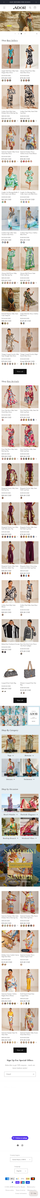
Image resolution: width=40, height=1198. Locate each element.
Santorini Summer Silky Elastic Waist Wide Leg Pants (29, 916)
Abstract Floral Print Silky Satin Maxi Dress (27, 71)
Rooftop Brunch (9, 838)
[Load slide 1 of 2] (18, 33)
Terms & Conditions (11, 1131)
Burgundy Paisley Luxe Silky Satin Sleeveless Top (10, 528)
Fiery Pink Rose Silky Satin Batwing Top (9, 450)
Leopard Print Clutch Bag (9, 683)
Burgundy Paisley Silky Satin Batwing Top (10, 489)
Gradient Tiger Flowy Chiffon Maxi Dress (28, 233)
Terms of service (20, 1190)
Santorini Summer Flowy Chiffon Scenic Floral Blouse (28, 152)
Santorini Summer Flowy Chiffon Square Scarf (27, 955)
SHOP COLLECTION (20, 865)
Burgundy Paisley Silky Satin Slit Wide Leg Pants (28, 528)
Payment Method (9, 1107)
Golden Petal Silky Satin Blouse (8, 606)
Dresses (9, 779)
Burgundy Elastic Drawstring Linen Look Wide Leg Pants (28, 567)
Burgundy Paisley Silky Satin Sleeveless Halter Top (10, 567)
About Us (7, 1093)
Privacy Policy (9, 1127)
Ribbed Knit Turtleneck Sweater (11, 644)
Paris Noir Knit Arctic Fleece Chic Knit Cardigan (28, 645)
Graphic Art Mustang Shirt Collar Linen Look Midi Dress (28, 193)
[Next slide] (25, 33)
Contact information (21, 1193)
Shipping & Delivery (11, 1112)
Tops (9, 755)
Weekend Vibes (28, 838)
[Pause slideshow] (37, 33)
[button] (4, 7)
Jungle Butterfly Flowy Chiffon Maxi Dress (29, 314)
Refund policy (31, 1187)
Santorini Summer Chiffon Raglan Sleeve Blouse (9, 994)
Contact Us (8, 1102)
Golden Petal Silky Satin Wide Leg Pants (28, 112)
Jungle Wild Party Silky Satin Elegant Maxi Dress (10, 71)
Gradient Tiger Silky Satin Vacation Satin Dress (9, 233)
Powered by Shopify (19, 1187)
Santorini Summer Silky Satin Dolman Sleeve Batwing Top (10, 916)
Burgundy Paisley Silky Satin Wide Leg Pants (28, 489)
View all (20, 371)
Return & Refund (10, 1117)
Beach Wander (9, 815)
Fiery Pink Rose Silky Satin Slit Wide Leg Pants (29, 411)
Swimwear (28, 779)
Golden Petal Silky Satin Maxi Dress (28, 606)
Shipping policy (31, 1190)
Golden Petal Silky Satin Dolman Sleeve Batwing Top (10, 112)
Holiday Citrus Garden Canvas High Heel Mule (10, 955)
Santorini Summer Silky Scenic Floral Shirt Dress (10, 152)
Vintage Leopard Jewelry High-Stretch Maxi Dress (29, 355)
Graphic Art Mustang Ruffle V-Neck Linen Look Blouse (10, 193)
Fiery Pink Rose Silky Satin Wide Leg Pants (28, 450)
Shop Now (20, 21)
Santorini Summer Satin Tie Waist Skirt (9, 1033)
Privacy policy (10, 1190)
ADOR (11, 1187)
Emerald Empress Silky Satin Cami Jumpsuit (10, 314)
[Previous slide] (15, 33)
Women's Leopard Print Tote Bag (28, 684)
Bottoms (28, 755)
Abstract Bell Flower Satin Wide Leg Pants (27, 274)
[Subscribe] (33, 1074)
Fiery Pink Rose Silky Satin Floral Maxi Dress (9, 411)
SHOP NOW (20, 716)
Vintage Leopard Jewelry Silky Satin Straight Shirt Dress (10, 355)
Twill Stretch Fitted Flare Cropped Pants (27, 994)
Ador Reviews (9, 1097)
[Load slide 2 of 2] (21, 33)
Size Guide (8, 1122)
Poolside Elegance (28, 815)
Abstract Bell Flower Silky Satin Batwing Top (9, 274)
